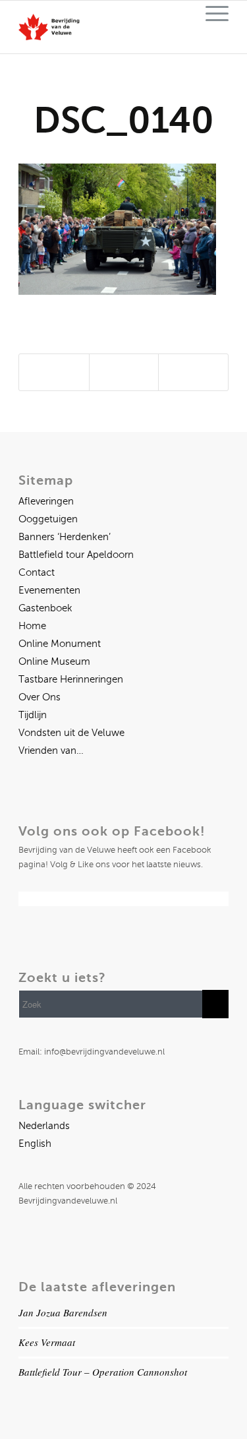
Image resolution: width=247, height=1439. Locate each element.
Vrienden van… (51, 750)
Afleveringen (46, 501)
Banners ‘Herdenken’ (64, 537)
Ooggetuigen (48, 519)
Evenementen (49, 590)
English (34, 1143)
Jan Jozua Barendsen (62, 1312)
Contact (36, 572)
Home (32, 626)
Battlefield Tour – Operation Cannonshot (102, 1371)
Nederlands (44, 1125)
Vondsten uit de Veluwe (71, 732)
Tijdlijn (32, 715)
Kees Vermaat (46, 1342)
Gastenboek (45, 608)
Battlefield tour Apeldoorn (76, 554)
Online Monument (59, 643)
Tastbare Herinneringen (70, 679)
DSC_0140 (124, 120)
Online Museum (54, 661)
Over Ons (39, 697)
